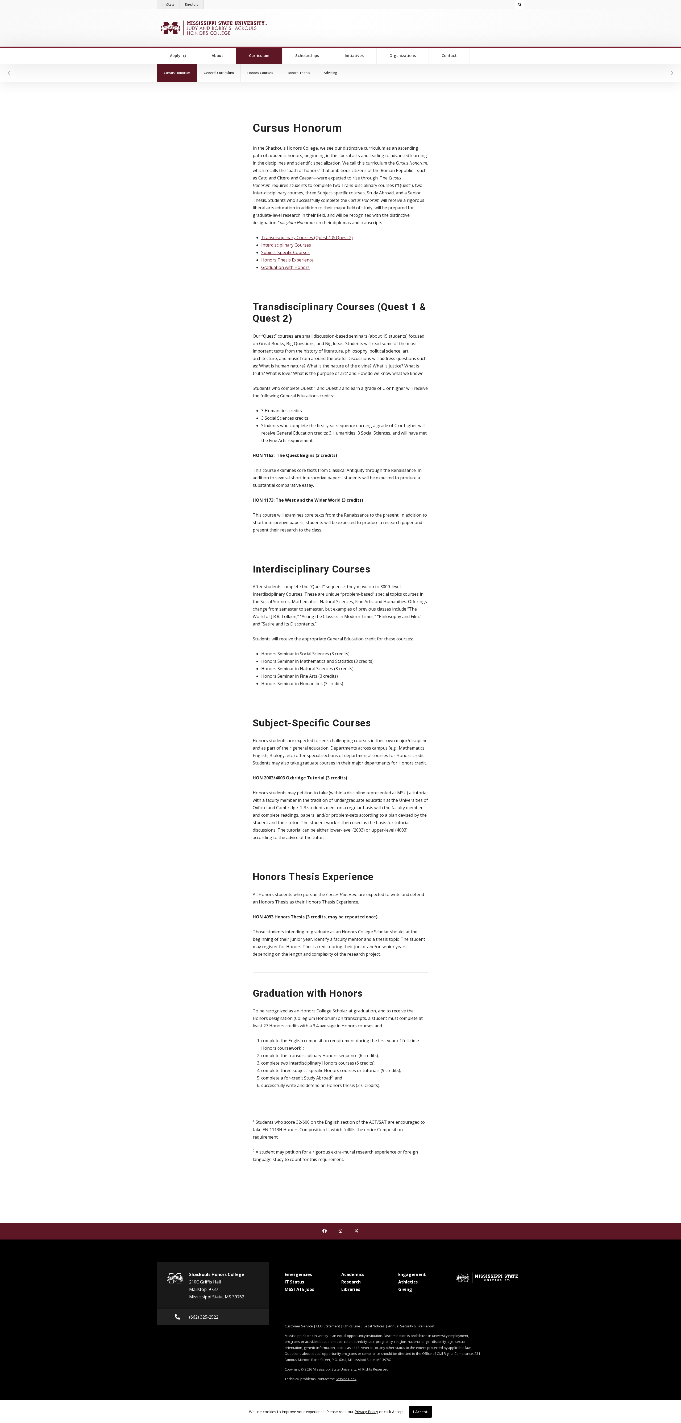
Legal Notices (374, 1326)
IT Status (294, 1282)
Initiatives (354, 56)
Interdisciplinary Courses (286, 245)
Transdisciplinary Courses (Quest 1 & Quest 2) (307, 237)
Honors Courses (260, 73)
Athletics (408, 1282)
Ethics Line (351, 1326)
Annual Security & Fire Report (411, 1326)
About (217, 56)
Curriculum (266, 55)
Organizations (402, 56)
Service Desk (346, 1378)
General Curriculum (219, 73)
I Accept (420, 1411)
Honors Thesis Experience (287, 260)
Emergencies (298, 1274)
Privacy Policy (366, 1411)
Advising (330, 73)
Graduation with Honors (285, 267)
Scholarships (307, 56)
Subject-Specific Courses (285, 252)
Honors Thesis (298, 73)
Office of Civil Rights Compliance (447, 1353)
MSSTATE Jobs (299, 1289)
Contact (449, 56)
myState (171, 4)
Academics (352, 1274)
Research (351, 1282)
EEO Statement (328, 1326)
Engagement (412, 1274)
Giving (405, 1289)
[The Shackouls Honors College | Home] (213, 28)
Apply (175, 56)
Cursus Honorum (180, 73)
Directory (194, 4)
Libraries (350, 1289)
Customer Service (299, 1326)
